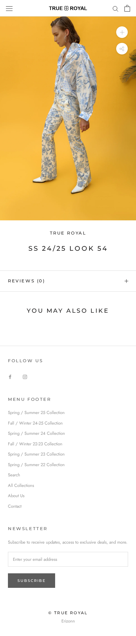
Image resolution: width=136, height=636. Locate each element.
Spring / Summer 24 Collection (36, 433)
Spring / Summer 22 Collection (36, 464)
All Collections (21, 485)
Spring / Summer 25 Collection (36, 412)
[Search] (116, 8)
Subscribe (31, 580)
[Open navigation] (9, 8)
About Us (16, 496)
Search (14, 475)
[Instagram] (25, 376)
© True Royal (68, 612)
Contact (14, 506)
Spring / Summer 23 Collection (36, 454)
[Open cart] (127, 8)
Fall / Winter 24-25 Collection (35, 423)
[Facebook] (10, 376)
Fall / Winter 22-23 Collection (35, 444)
